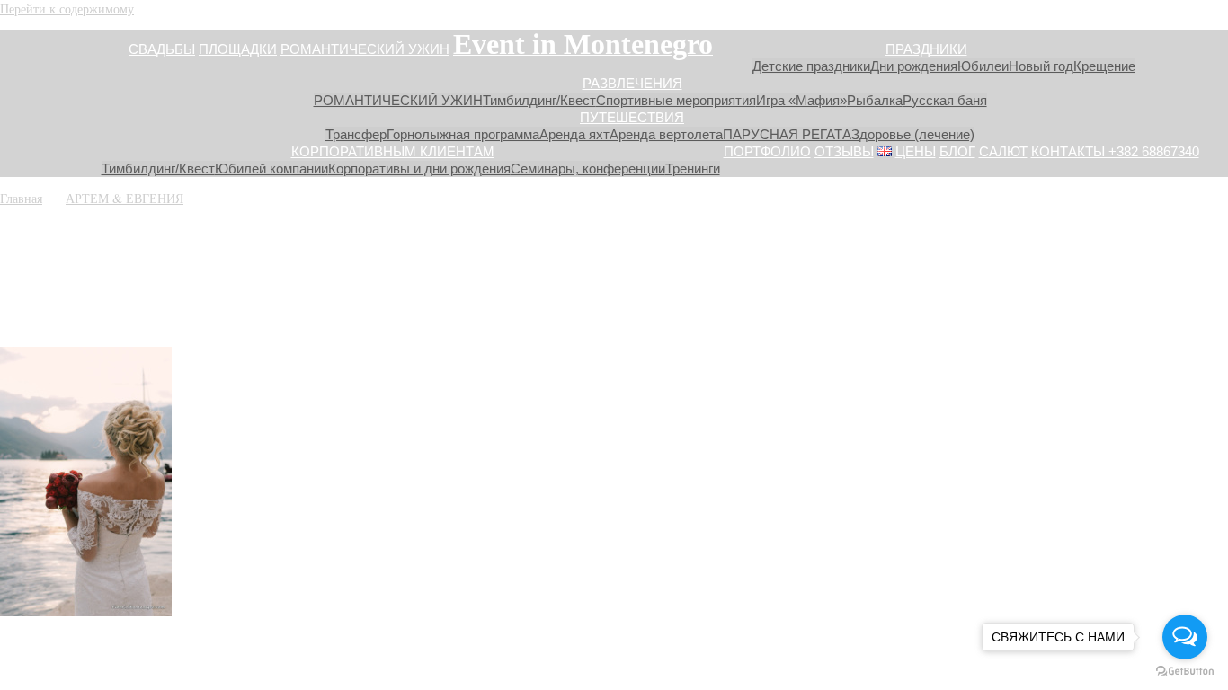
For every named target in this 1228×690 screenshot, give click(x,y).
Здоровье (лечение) (912, 134)
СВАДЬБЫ (162, 49)
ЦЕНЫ (915, 151)
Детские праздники (811, 66)
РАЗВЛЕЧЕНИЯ (632, 83)
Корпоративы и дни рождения (419, 168)
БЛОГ (957, 151)
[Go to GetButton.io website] (1185, 671)
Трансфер (356, 134)
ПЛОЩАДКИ (238, 49)
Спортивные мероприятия (676, 100)
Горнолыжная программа (463, 134)
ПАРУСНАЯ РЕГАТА (787, 134)
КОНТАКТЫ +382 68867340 (1115, 151)
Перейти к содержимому (67, 8)
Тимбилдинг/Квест (539, 100)
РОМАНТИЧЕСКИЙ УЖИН (364, 49)
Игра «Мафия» (801, 100)
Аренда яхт (574, 134)
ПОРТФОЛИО (767, 151)
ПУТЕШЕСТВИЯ (632, 117)
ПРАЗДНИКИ (926, 49)
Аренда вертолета (666, 134)
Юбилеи (983, 66)
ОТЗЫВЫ (844, 151)
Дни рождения (913, 66)
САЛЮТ (1003, 151)
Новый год (1041, 66)
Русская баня (945, 100)
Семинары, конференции (588, 168)
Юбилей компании (271, 168)
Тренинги (692, 168)
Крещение (1104, 66)
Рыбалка (875, 100)
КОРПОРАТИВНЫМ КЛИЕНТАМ (392, 151)
